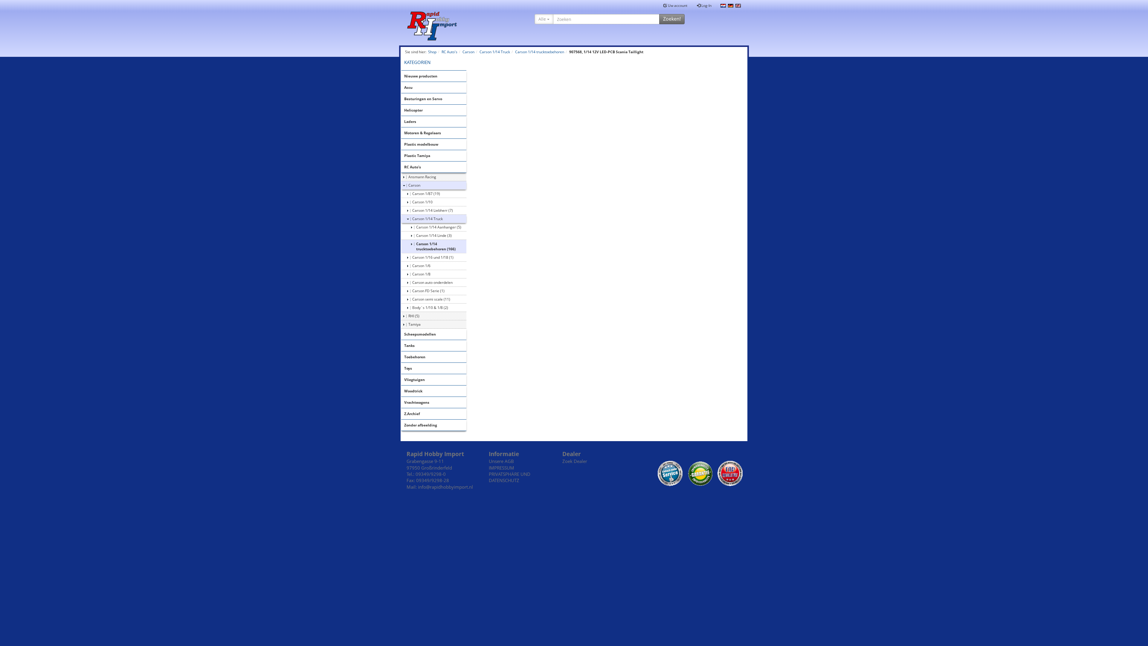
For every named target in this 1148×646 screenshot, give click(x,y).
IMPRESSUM (501, 468)
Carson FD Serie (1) (428, 290)
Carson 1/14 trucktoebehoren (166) (436, 246)
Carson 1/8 (421, 274)
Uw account (677, 5)
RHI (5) (413, 316)
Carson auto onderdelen (432, 282)
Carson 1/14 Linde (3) (434, 235)
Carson (414, 185)
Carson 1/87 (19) (426, 193)
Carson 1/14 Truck (427, 218)
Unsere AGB (501, 461)
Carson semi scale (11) (431, 299)
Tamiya (414, 324)
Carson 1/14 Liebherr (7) (432, 210)
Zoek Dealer (574, 461)
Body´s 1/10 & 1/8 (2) (430, 307)
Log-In (706, 5)
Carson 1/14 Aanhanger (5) (438, 227)
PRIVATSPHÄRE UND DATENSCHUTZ (509, 477)
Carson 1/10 (422, 202)
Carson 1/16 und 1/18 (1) (433, 257)
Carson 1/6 (421, 265)
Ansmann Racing (422, 176)
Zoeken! (672, 19)
